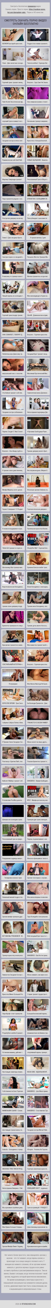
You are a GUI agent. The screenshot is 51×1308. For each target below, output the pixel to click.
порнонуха (32, 6)
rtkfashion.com (29, 1304)
